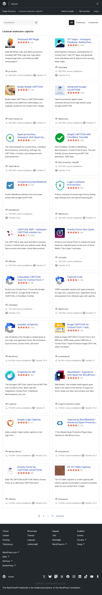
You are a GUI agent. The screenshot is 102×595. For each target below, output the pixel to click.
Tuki (54, 535)
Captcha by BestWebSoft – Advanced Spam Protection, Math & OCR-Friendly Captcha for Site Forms (82, 421)
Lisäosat (31, 540)
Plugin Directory (9, 11)
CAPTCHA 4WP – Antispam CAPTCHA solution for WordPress (32, 231)
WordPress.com (10, 552)
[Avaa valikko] (98, 3)
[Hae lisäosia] (36, 22)
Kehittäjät (56, 540)
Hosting (6, 540)
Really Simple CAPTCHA (30, 86)
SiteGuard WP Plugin (28, 39)
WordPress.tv (59, 544)
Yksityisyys (7, 544)
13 (52, 516)
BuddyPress (9, 565)
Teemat (30, 535)
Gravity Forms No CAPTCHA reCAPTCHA (30, 468)
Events (80, 535)
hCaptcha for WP (27, 372)
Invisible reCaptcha (28, 324)
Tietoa (5, 531)
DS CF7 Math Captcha (78, 467)
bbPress (7, 561)
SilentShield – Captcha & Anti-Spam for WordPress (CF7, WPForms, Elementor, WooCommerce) (81, 373)
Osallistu (81, 531)
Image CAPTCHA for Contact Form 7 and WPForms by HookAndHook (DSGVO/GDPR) (82, 326)
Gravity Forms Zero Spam (80, 229)
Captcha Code (74, 277)
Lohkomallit (32, 544)
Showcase (32, 531)
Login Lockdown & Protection (76, 183)
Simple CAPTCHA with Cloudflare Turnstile (79, 135)
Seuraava (60, 516)
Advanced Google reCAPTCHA (76, 88)
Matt (5, 556)
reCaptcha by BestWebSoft (32, 182)
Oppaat (55, 531)
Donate (81, 540)
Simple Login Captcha (29, 419)
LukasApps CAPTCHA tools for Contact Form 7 (31, 278)
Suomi (11, 576)
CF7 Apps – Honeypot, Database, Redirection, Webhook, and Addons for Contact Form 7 (81, 41)
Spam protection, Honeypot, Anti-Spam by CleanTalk (31, 136)
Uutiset (5, 535)
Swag (81, 544)
